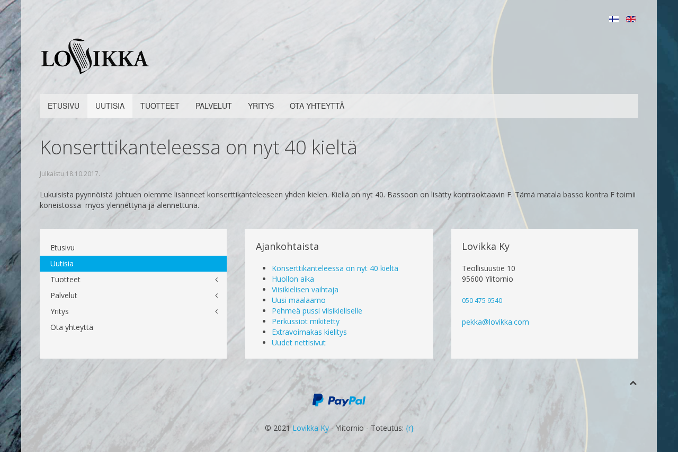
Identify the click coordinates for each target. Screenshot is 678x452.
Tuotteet (160, 105)
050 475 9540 (482, 300)
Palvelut (213, 105)
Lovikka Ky (310, 428)
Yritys (261, 105)
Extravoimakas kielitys (309, 332)
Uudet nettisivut (299, 342)
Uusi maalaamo (299, 300)
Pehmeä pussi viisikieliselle (317, 311)
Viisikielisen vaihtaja (305, 289)
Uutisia (109, 105)
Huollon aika (293, 279)
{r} (410, 428)
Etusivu (63, 105)
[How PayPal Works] (339, 399)
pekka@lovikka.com (495, 322)
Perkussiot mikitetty (306, 321)
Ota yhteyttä (317, 105)
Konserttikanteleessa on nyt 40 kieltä (335, 268)
